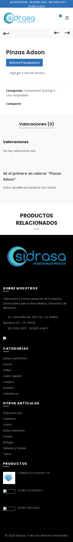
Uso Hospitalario (17, 95)
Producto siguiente (67, 33)
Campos (8, 382)
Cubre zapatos (12, 376)
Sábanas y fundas (14, 448)
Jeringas (8, 442)
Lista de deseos (60, 16)
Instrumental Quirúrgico (39, 90)
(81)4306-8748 (18, 2)
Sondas (8, 436)
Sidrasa (20, 535)
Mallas (7, 370)
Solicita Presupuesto (24, 62)
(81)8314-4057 (36, 6)
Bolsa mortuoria (14, 430)
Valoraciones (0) (36, 124)
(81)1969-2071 (57, 2)
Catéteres (9, 419)
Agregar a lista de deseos (27, 73)
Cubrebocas (11, 393)
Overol (7, 424)
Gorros (7, 364)
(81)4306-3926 (38, 2)
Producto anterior (57, 33)
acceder (17, 187)
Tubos (7, 454)
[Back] (6, 33)
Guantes (8, 388)
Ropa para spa (12, 413)
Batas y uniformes (15, 358)
